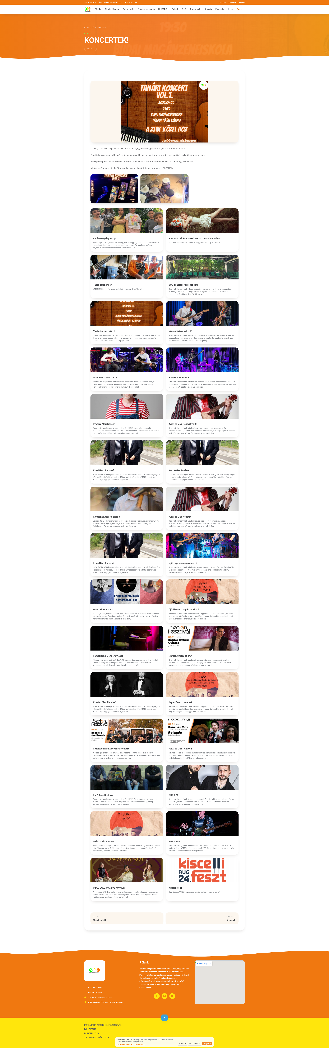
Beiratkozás (128, 9)
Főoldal (98, 9)
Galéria (208, 9)
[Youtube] (172, 996)
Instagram (232, 2)
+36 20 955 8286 (90, 2)
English (240, 9)
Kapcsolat (220, 9)
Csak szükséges (194, 1044)
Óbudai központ (112, 9)
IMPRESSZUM (90, 1029)
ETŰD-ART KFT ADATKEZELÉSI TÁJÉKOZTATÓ (103, 1025)
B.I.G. (184, 9)
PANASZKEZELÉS (91, 1033)
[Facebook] (157, 996)
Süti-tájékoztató (140, 1044)
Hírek (230, 9)
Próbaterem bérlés (146, 9)
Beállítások (182, 1044)
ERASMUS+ (163, 9)
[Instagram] (164, 996)
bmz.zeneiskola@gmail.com (110, 2)
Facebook (222, 2)
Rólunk (175, 9)
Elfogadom (207, 1044)
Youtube (241, 2)
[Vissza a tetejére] (164, 1018)
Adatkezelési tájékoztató (125, 1044)
